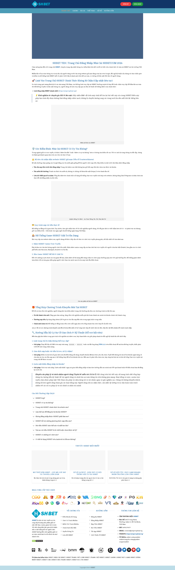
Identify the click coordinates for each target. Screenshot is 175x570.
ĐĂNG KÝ (126, 4)
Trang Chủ (65, 11)
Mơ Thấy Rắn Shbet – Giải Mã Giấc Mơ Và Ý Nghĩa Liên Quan (49, 473)
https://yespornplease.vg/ (67, 91)
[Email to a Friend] (129, 550)
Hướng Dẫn (109, 11)
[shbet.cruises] (41, 4)
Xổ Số (99, 11)
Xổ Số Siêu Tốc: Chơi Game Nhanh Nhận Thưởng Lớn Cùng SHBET (125, 473)
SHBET (136, 516)
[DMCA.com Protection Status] (37, 541)
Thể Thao (91, 11)
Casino (75, 11)
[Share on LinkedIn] (138, 550)
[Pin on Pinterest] (134, 550)
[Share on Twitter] (124, 550)
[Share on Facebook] (120, 550)
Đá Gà (82, 11)
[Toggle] (33, 398)
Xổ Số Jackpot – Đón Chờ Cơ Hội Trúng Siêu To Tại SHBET (87, 473)
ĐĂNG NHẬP (137, 4)
